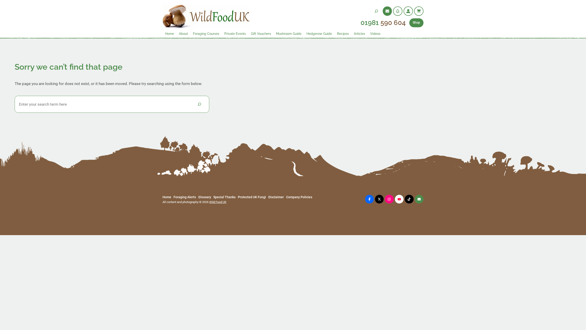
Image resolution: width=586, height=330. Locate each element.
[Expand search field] (376, 11)
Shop (416, 23)
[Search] (199, 104)
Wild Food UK (217, 202)
